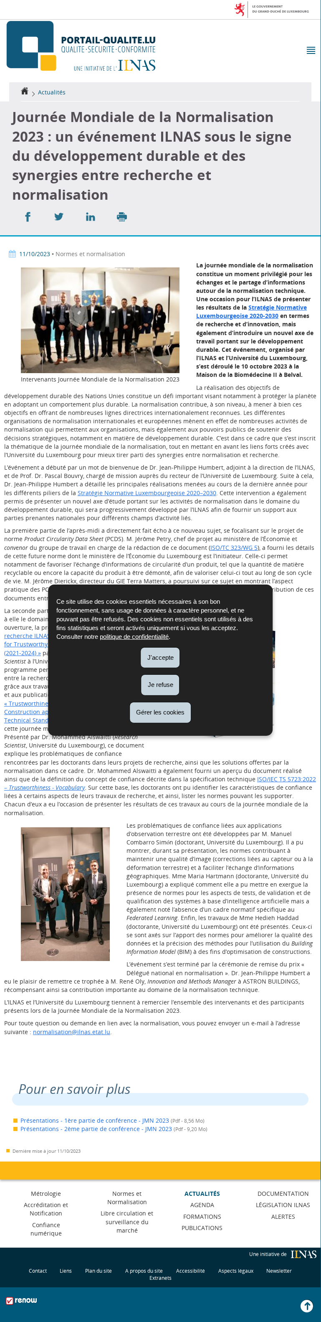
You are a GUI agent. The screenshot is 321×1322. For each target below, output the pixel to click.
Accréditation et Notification (46, 1209)
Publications (202, 1228)
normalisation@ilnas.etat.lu (71, 1032)
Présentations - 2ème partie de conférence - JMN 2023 (96, 1129)
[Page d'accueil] (24, 92)
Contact (38, 1270)
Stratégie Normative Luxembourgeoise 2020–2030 (147, 493)
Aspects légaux (235, 1270)
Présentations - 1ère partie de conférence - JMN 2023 (94, 1120)
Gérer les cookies (160, 712)
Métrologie (46, 1193)
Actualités (52, 92)
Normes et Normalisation (127, 1198)
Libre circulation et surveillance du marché (127, 1221)
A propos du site (144, 1270)
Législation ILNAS (283, 1205)
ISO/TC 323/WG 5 (234, 548)
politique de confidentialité (134, 636)
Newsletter (279, 1270)
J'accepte (160, 657)
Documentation (283, 1193)
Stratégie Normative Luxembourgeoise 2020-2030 (251, 311)
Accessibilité (190, 1270)
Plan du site (98, 1270)
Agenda (202, 1205)
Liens (66, 1270)
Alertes (283, 1216)
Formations (202, 1216)
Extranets (160, 1277)
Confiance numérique (46, 1229)
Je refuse (160, 684)
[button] (310, 51)
